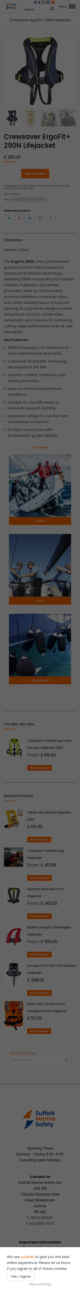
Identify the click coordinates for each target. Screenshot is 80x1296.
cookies (27, 1256)
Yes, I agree (21, 1276)
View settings (40, 1284)
